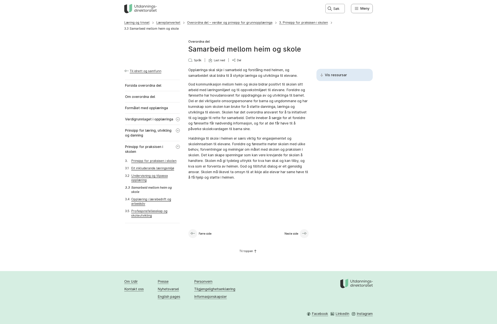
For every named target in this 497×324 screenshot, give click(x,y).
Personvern (203, 281)
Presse (163, 281)
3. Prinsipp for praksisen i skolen (303, 22)
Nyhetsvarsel (168, 289)
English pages (169, 297)
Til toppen (246, 251)
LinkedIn (342, 314)
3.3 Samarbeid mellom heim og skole (151, 28)
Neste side (291, 233)
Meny (364, 8)
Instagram (365, 314)
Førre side (205, 233)
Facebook (320, 314)
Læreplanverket (168, 22)
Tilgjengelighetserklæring (214, 289)
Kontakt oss (134, 289)
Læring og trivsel (136, 22)
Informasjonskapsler (210, 297)
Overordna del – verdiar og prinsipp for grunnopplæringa (229, 22)
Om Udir (131, 281)
